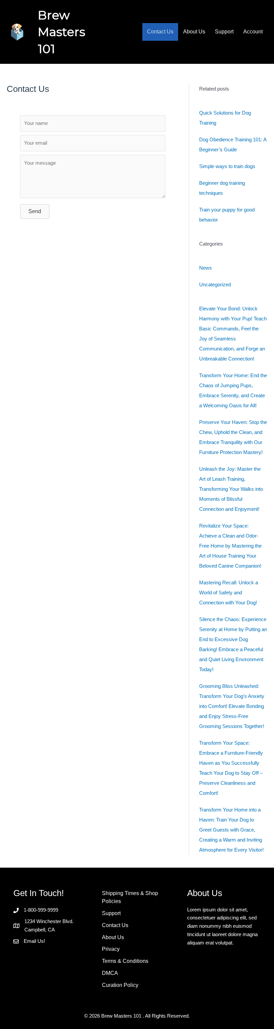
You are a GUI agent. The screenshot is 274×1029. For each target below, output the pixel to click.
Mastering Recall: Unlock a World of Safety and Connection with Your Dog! (228, 592)
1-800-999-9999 (41, 910)
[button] (34, 211)
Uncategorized (215, 284)
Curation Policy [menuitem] (120, 985)
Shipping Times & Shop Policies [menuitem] (130, 897)
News (205, 268)
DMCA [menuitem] (110, 973)
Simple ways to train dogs (227, 166)
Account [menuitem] (253, 31)
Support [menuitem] (224, 31)
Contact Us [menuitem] (160, 31)
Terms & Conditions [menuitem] (125, 961)
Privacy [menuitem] (111, 949)
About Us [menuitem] (194, 31)
